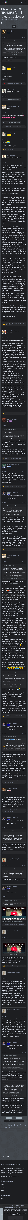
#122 (25, 73)
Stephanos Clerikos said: (9, 1055)
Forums (2, 1187)
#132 (25, 733)
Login (2, 1198)
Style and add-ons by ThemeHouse (12, 1207)
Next (18, 1118)
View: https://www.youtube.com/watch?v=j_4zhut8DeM (12, 921)
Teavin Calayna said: (8, 831)
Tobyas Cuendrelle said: (9, 736)
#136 (25, 896)
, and (15, 324)
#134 (25, 827)
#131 (25, 562)
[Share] (22, 37)
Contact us (3, 1190)
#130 (25, 502)
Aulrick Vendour (5, 19)
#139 (25, 1016)
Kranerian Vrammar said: (9, 429)
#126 (25, 163)
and (14, 83)
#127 (25, 337)
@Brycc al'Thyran (7, 844)
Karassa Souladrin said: (8, 505)
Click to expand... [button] (14, 54)
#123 (25, 96)
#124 (25, 113)
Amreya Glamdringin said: (9, 900)
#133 (25, 795)
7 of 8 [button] (14, 1118)
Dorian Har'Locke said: (8, 41)
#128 (25, 426)
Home (2, 1184)
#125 (25, 139)
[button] (2, 2)
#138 (25, 978)
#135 (25, 865)
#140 (25, 1052)
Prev (9, 1118)
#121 (25, 37)
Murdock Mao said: (7, 565)
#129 (25, 471)
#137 (25, 937)
